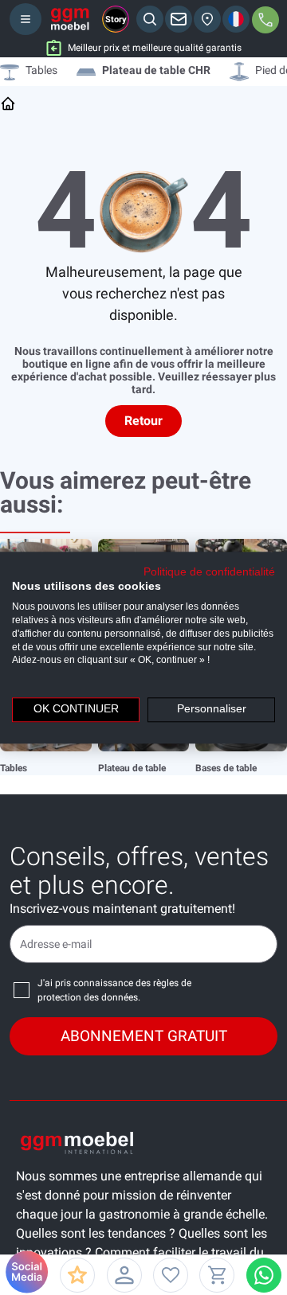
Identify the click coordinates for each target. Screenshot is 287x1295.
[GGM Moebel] (70, 19)
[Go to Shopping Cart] (216, 1275)
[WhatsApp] (263, 1275)
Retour (143, 420)
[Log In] (124, 1275)
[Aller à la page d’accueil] (8, 103)
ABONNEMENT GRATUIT (144, 1036)
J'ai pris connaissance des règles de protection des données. (114, 990)
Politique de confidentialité (209, 572)
